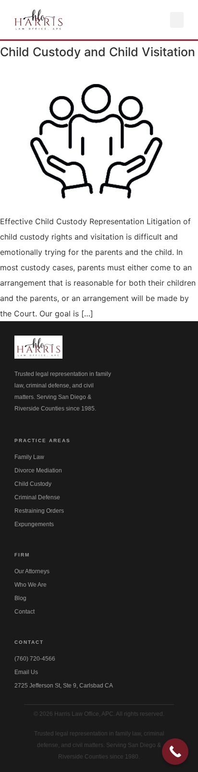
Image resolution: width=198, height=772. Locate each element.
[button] (177, 20)
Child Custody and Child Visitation (97, 52)
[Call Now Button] (175, 751)
